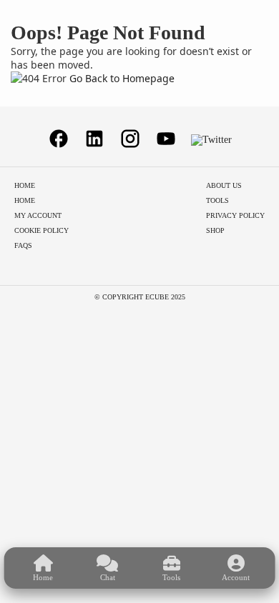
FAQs (23, 245)
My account (38, 215)
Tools (217, 200)
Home (24, 185)
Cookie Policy (41, 230)
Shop (215, 230)
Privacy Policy (235, 215)
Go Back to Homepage (122, 78)
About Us (224, 185)
